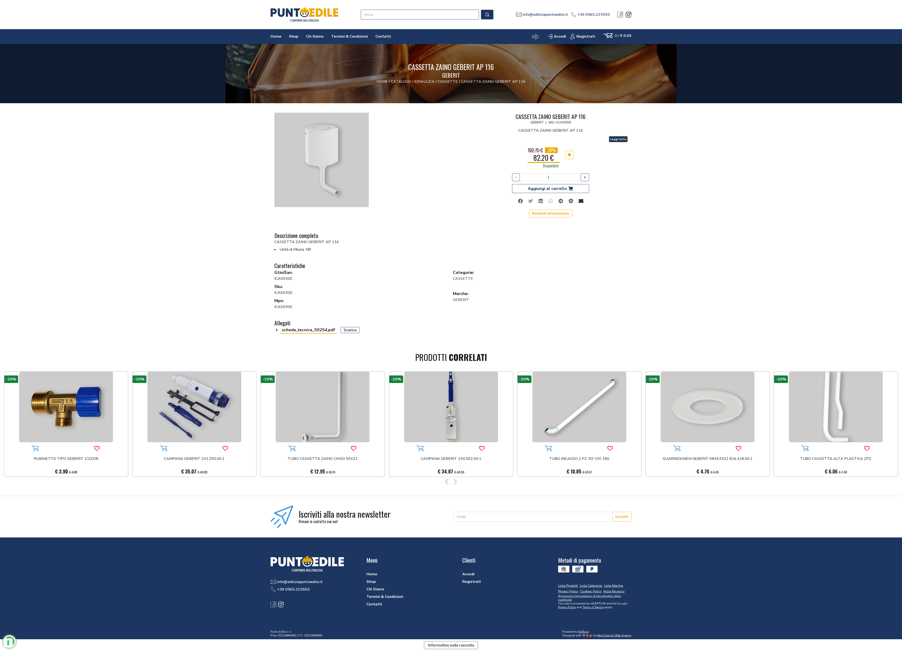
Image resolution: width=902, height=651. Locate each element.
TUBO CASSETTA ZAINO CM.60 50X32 (323, 459)
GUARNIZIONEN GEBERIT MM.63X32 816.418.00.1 (708, 459)
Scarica (350, 330)
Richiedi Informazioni (550, 213)
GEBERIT (461, 299)
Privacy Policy (567, 607)
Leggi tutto (618, 139)
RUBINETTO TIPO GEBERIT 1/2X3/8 (66, 459)
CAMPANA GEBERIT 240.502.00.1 (451, 459)
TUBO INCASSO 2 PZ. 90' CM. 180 (579, 459)
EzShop (584, 632)
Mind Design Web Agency (614, 635)
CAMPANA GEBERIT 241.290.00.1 (194, 459)
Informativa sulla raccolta (451, 645)
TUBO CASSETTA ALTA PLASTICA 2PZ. (836, 459)
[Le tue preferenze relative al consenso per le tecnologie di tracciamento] (8, 642)
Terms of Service (593, 607)
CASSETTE (463, 278)
